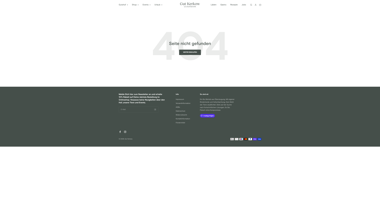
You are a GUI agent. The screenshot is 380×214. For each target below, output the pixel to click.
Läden (213, 5)
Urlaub (157, 5)
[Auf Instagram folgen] (125, 131)
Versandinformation (183, 103)
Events (146, 5)
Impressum (180, 99)
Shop (134, 5)
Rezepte (234, 5)
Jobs (244, 5)
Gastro (223, 5)
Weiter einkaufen (190, 52)
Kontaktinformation (183, 119)
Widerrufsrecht (181, 115)
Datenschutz (180, 111)
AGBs (178, 107)
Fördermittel (180, 123)
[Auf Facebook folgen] (120, 131)
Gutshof (122, 5)
